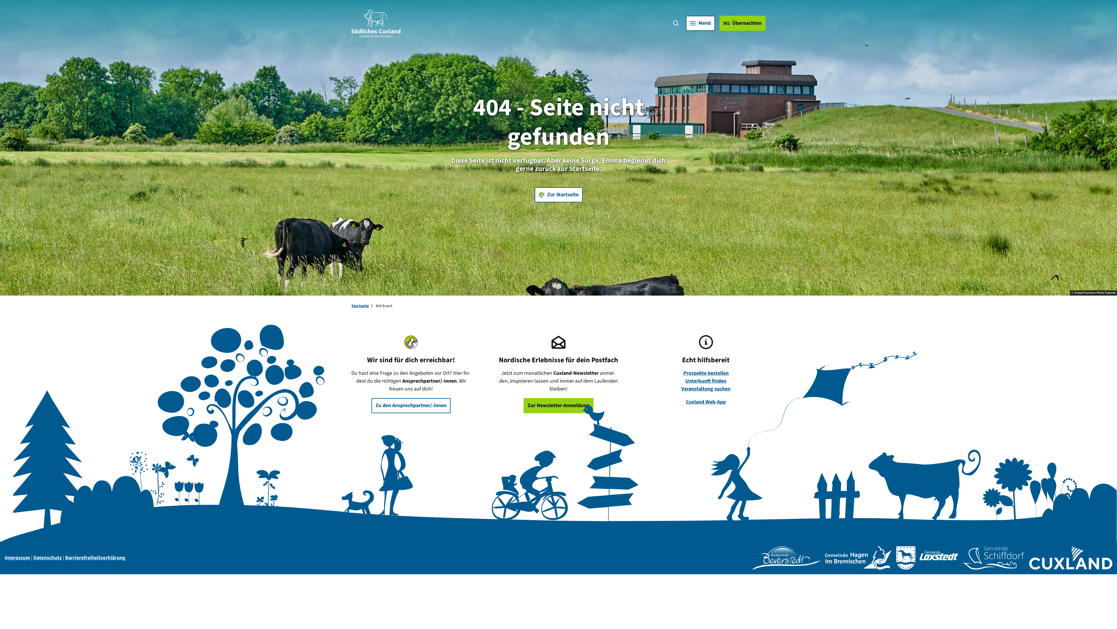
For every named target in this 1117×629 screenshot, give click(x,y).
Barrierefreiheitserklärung (95, 557)
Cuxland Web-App (706, 402)
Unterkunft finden (705, 381)
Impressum (17, 557)
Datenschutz (47, 557)
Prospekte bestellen (706, 373)
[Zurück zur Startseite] (376, 23)
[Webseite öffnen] (786, 558)
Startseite (360, 306)
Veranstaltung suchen (705, 389)
